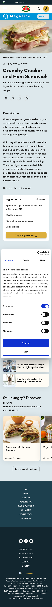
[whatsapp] (27, 98)
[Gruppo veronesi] (26, 574)
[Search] (39, 9)
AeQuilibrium (8, 57)
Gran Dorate (26, 514)
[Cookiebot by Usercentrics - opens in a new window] (37, 253)
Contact (26, 562)
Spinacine (26, 510)
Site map (26, 566)
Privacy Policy (26, 553)
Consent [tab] (9, 260)
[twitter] (13, 98)
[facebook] (6, 98)
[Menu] (5, 9)
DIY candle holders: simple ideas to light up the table (30, 366)
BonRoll (26, 498)
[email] (20, 98)
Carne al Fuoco (26, 506)
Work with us (26, 557)
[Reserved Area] (46, 9)
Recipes (31, 57)
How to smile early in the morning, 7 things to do (29, 380)
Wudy (26, 493)
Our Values (20, 2)
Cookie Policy (26, 549)
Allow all (26, 343)
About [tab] (43, 260)
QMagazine (21, 57)
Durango (26, 518)
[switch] (45, 314)
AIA (26, 489)
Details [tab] (26, 260)
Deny (26, 352)
